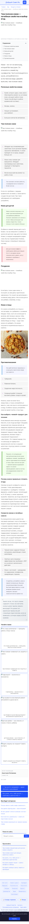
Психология (24, 885)
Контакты (20, 905)
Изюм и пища (7, 56)
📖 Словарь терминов (9, 899)
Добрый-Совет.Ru (13, 2)
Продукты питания (15, 7)
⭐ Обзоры (23, 899)
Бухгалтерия (14, 894)
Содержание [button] (14, 43)
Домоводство (6, 891)
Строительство (14, 885)
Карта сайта (23, 907)
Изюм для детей (8, 51)
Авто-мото (5, 882)
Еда (8, 7)
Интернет (7, 888)
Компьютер (15, 888)
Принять (14, 918)
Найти (26, 836)
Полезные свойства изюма (11, 46)
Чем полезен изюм (9, 48)
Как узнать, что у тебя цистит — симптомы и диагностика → (13, 794)
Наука (14, 891)
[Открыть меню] (24, 2)
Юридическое (22, 891)
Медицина (4, 885)
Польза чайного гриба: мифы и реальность (13, 805)
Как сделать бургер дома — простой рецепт (13, 808)
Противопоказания (9, 58)
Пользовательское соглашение (11, 907)
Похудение (7, 53)
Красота (22, 888)
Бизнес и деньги (14, 882)
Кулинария (24, 882)
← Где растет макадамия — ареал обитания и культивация (13, 788)
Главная (3, 7)
